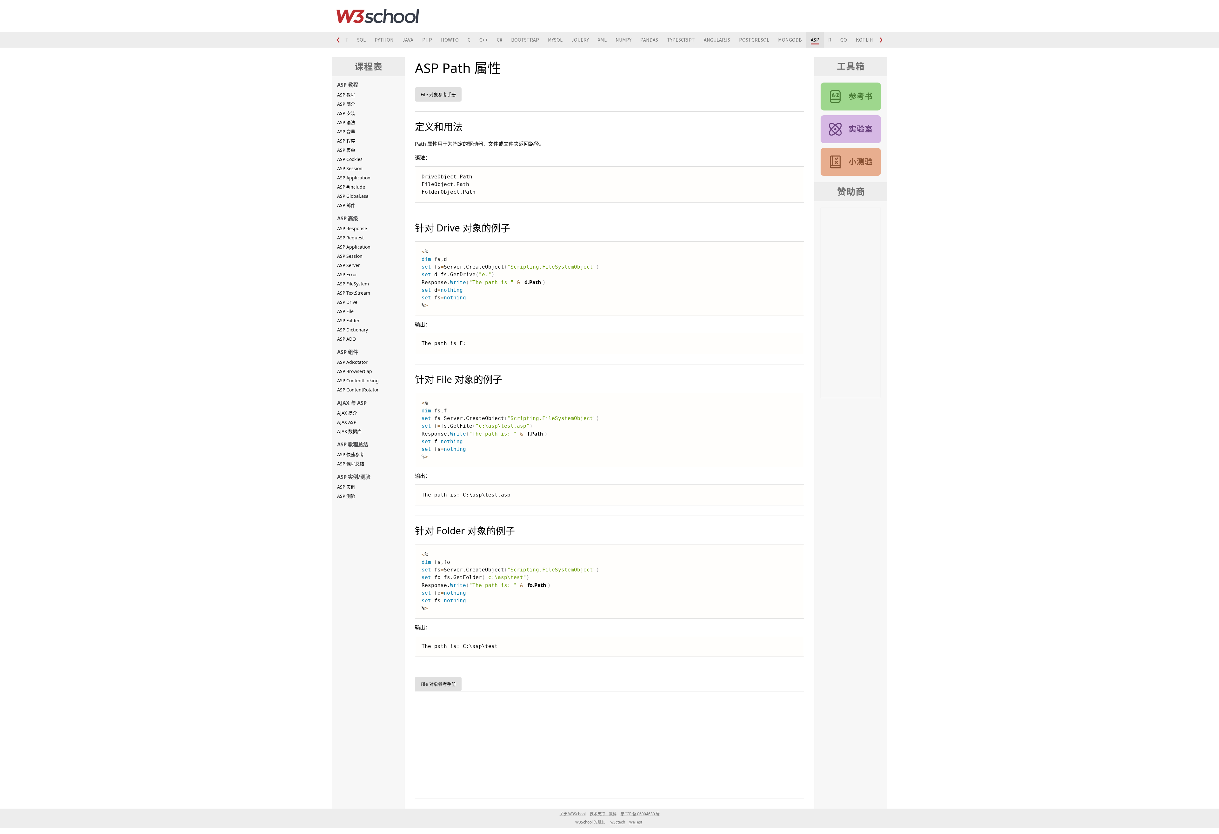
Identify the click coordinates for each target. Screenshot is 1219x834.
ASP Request (350, 238)
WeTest (635, 822)
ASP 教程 (346, 95)
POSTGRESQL (754, 40)
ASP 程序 (346, 141)
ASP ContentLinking (358, 380)
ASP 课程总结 (350, 464)
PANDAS (649, 40)
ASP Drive (347, 302)
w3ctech (617, 822)
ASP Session (350, 168)
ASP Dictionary (352, 330)
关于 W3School (573, 814)
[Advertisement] (605, 743)
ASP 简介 (346, 104)
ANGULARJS (717, 40)
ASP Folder (348, 320)
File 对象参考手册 (438, 94)
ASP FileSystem (353, 284)
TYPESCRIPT (681, 40)
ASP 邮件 (346, 205)
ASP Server (348, 265)
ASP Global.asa (353, 196)
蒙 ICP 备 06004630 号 (640, 814)
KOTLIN (864, 40)
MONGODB (790, 40)
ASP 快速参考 (350, 454)
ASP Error (347, 274)
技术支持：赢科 (603, 814)
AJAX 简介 (347, 413)
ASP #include (351, 187)
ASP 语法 (346, 122)
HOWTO (450, 40)
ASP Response (352, 228)
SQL (361, 40)
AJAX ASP (346, 422)
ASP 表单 (346, 150)
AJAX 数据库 (349, 431)
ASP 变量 (346, 132)
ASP (815, 40)
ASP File (345, 311)
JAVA (408, 40)
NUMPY (623, 40)
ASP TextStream (353, 293)
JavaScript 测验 (851, 162)
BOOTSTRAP (525, 40)
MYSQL (555, 40)
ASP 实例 (346, 487)
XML (602, 40)
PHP (427, 40)
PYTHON (384, 40)
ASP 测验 (346, 496)
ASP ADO (346, 339)
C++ (483, 40)
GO (843, 40)
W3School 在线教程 (377, 16)
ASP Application (353, 178)
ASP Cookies (350, 159)
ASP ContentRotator (358, 390)
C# (499, 40)
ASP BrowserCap (354, 371)
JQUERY (580, 40)
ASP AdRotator (352, 362)
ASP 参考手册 (851, 96)
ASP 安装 (346, 113)
